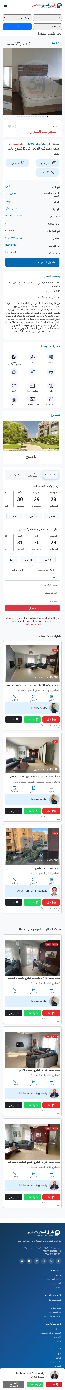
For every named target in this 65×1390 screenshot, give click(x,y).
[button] (9, 126)
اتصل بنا (58, 1287)
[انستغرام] (51, 1261)
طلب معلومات (32, 474)
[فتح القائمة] (5, 5)
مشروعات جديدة (55, 1361)
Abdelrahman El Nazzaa (32, 890)
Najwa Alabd (39, 707)
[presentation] (32, 509)
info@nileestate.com (52, 1250)
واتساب (34, 1384)
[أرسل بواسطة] (14, 126)
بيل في (59, 1341)
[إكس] (22, 1261)
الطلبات (58, 1365)
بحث (17, 26)
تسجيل (32, 608)
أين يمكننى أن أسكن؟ (49, 33)
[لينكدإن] (44, 1261)
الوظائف (58, 1283)
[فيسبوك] (59, 1261)
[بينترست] (37, 1261)
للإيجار (59, 1357)
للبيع (60, 1353)
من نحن (58, 1274)
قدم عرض (14, 474)
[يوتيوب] (29, 1261)
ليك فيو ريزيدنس (55, 1312)
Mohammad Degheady (30, 1373)
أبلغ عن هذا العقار (32, 623)
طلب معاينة (51, 474)
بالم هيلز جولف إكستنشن (51, 1332)
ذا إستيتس (57, 1337)
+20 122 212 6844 (53, 1254)
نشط (56, 144)
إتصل (53, 1384)
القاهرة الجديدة (55, 1299)
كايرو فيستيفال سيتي (53, 1316)
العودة (55, 43)
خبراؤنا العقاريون (55, 1279)
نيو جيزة (58, 1328)
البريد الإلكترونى (13, 1384)
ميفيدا (59, 1303)
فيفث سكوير (56, 1307)
